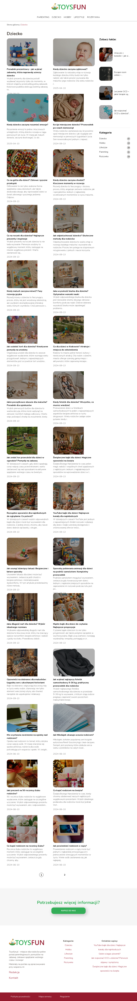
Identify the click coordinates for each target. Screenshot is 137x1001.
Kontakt (13, 978)
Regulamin (65, 996)
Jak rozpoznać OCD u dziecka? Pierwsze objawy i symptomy (122, 112)
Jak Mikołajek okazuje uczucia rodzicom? (73, 734)
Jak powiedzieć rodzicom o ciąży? (70, 845)
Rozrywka (93, 17)
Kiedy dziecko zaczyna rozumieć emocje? (27, 124)
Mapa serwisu (45, 996)
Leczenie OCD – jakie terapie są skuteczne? (121, 93)
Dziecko (56, 17)
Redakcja (14, 972)
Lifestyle (79, 17)
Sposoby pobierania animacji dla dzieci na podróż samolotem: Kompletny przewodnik (73, 572)
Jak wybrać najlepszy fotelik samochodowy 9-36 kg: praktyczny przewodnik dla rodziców (71, 682)
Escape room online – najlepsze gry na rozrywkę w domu (121, 74)
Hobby (67, 17)
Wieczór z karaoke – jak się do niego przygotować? (121, 54)
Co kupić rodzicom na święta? (68, 790)
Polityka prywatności (20, 996)
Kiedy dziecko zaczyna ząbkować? (70, 69)
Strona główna (13, 24)
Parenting (43, 17)
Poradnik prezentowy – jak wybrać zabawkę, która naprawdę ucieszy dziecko (24, 72)
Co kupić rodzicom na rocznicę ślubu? (25, 845)
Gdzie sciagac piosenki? (109, 953)
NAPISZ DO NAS (68, 911)
